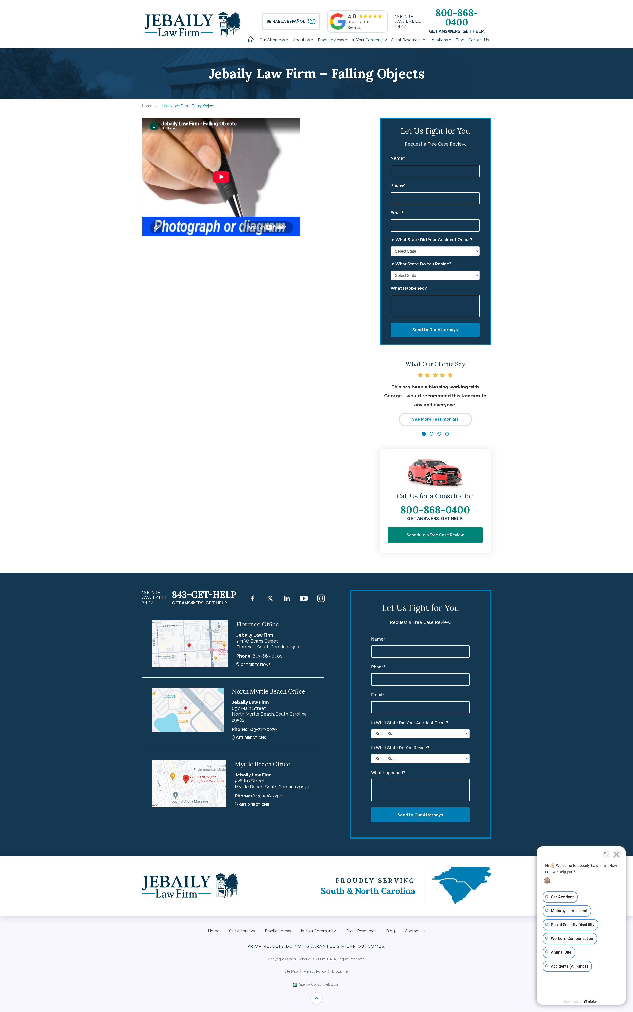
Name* (398, 158)
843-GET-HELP (204, 594)
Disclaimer (340, 971)
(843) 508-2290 (266, 795)
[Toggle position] (606, 854)
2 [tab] (431, 434)
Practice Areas (331, 40)
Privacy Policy (315, 971)
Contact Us (478, 40)
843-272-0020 (262, 729)
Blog (460, 40)
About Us (302, 40)
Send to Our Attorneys (435, 329)
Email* (397, 213)
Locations (439, 40)
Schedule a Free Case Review (435, 535)
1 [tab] (424, 434)
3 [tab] (439, 434)
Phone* (398, 186)
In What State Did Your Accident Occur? (431, 240)
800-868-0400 (456, 17)
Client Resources (407, 40)
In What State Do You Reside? (421, 264)
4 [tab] (447, 434)
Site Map (291, 971)
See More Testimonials (435, 419)
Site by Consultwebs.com (319, 984)
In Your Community (369, 40)
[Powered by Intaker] (591, 1001)
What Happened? (409, 288)
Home (252, 40)
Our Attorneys (272, 40)
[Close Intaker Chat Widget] (617, 854)
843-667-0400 (268, 656)
